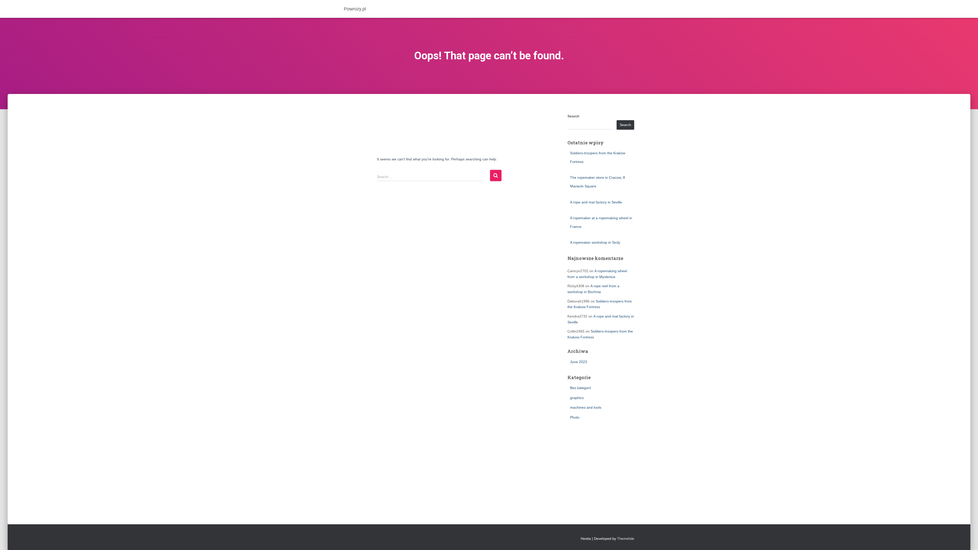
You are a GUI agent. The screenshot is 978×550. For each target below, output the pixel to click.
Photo (574, 417)
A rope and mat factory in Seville (596, 202)
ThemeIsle (625, 539)
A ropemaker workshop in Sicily (595, 242)
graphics (577, 398)
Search (573, 116)
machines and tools (585, 407)
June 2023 (578, 362)
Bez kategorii (580, 388)
